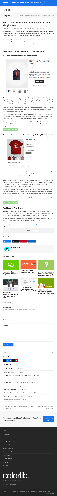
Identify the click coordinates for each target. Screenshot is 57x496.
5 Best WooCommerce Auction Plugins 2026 (44, 408)
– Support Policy (8, 458)
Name (5, 313)
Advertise (5, 438)
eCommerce (28, 28)
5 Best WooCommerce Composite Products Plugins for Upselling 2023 (18, 408)
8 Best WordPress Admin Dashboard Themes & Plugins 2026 (28, 289)
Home (21, 15)
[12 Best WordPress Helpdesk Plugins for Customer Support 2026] (46, 283)
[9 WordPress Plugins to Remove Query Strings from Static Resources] (46, 265)
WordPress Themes (8, 445)
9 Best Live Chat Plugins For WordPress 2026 (10, 273)
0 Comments (41, 28)
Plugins (25, 15)
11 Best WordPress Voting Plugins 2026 (27, 271)
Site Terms (40, 491)
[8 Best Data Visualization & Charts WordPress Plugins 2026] (11, 284)
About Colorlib (6, 434)
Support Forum (7, 455)
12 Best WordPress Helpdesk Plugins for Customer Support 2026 (46, 291)
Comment (6, 325)
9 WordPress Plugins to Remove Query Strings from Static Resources (46, 273)
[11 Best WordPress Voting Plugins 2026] (28, 264)
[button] (53, 9)
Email (31, 313)
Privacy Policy (34, 491)
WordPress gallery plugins (34, 224)
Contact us (5, 462)
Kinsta (52, 493)
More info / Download (10, 129)
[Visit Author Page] (6, 249)
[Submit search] (52, 352)
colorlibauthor (18, 28)
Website (5, 319)
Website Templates (8, 448)
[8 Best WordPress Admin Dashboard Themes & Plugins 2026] (28, 282)
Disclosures (47, 491)
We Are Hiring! (6, 465)
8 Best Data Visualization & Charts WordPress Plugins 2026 (10, 295)
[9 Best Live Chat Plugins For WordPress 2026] (11, 265)
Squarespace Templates (9, 441)
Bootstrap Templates (8, 452)
